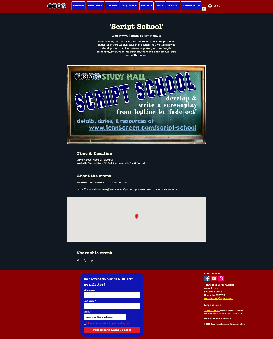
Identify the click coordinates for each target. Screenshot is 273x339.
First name (90, 290)
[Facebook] (207, 278)
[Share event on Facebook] (78, 260)
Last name (90, 301)
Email (87, 312)
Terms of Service (212, 310)
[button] (203, 8)
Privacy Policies (211, 313)
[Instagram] (221, 278)
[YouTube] (214, 278)
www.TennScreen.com (233, 310)
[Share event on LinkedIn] (92, 260)
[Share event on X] (85, 260)
